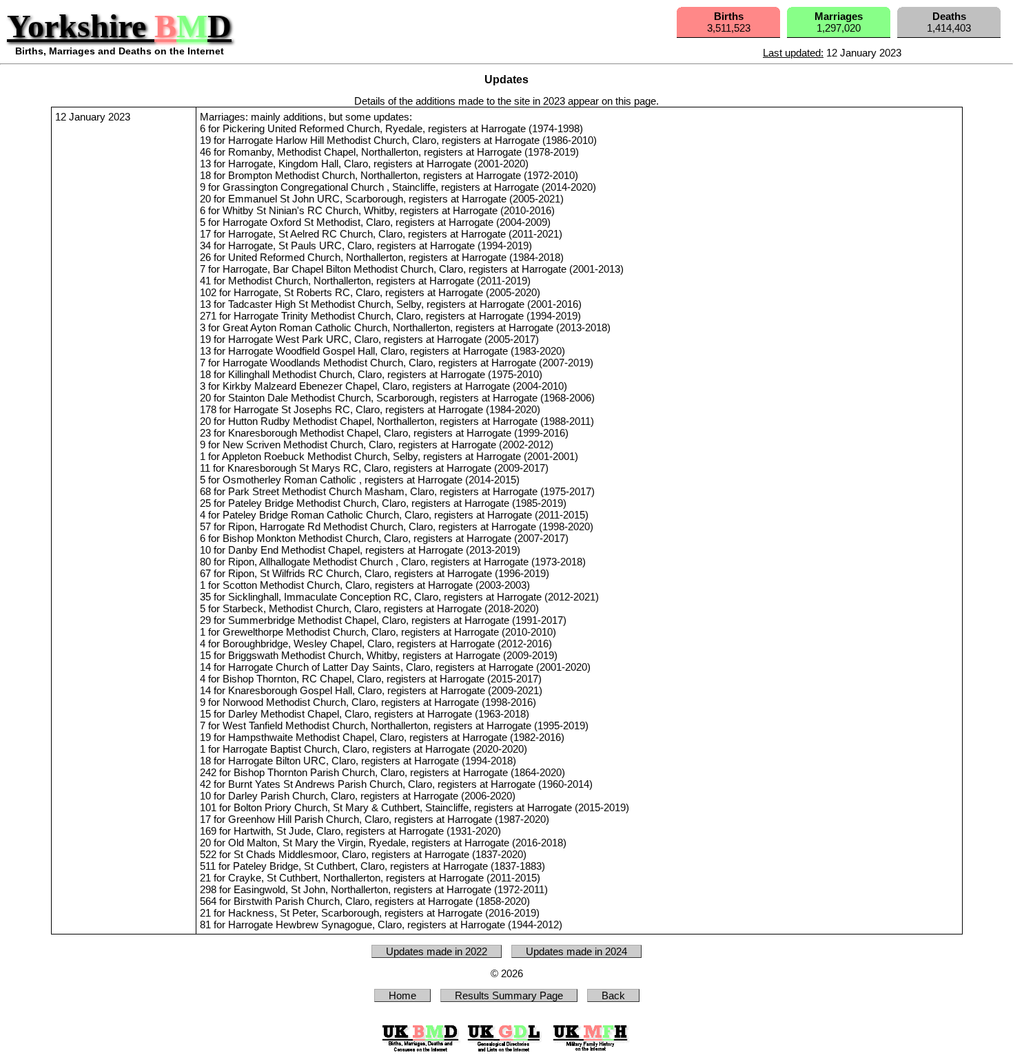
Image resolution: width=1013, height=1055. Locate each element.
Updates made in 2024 (576, 951)
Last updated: (793, 53)
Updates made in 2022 (436, 951)
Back (613, 995)
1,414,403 (949, 22)
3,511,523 (728, 22)
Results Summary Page (509, 995)
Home (402, 995)
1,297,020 (839, 22)
